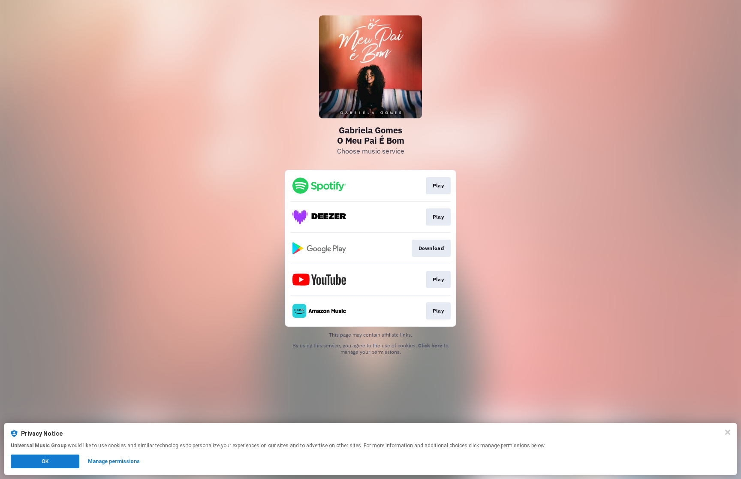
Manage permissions (114, 461)
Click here (430, 345)
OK (45, 461)
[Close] (728, 432)
